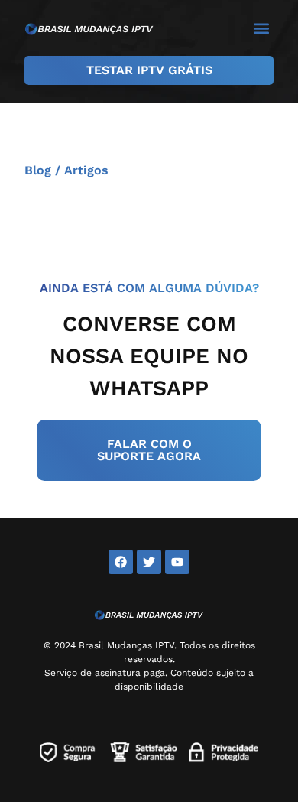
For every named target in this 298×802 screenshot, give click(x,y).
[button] (261, 28)
